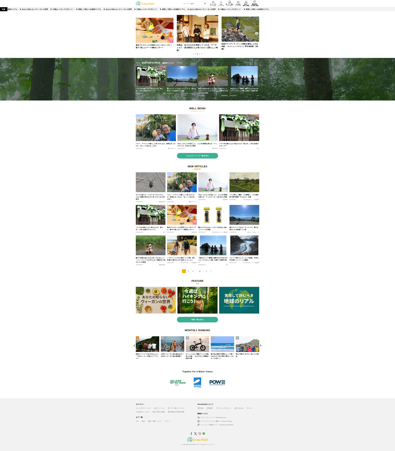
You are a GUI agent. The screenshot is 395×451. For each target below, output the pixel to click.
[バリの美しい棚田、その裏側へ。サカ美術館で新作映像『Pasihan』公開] (244, 173)
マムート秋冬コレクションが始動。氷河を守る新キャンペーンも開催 (243, 259)
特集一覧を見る (197, 319)
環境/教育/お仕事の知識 (176, 412)
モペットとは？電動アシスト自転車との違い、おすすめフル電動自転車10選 (172, 356)
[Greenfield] (145, 2)
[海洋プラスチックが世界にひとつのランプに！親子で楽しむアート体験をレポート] (182, 206)
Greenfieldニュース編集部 (251, 199)
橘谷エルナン (172, 148)
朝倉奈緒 (215, 148)
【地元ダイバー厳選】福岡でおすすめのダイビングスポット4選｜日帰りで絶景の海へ (243, 91)
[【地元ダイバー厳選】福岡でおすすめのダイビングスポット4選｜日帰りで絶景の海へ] (213, 237)
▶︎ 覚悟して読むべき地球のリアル (70, 9)
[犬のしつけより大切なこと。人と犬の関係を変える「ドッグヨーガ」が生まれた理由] (197, 115)
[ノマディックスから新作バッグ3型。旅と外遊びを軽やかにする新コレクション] (182, 237)
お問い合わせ (238, 408)
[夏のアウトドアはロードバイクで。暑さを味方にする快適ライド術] (244, 206)
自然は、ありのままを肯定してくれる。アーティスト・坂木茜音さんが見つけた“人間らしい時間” (154, 46)
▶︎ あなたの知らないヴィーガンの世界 (15, 9)
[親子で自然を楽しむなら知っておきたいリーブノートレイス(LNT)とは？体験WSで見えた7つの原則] (151, 237)
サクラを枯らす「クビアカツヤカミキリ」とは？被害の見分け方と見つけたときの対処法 (150, 197)
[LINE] (203, 432)
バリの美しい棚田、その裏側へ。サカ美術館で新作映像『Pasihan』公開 (243, 196)
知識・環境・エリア (155, 421)
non (258, 95)
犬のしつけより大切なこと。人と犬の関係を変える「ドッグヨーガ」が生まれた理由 (197, 145)
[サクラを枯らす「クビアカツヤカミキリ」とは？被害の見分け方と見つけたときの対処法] (151, 173)
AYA (164, 93)
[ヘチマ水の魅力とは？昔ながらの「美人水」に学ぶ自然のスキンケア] (239, 115)
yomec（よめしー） (191, 93)
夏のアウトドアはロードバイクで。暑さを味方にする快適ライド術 (181, 90)
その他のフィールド (143, 412)
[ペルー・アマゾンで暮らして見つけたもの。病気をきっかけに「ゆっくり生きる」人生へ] (156, 115)
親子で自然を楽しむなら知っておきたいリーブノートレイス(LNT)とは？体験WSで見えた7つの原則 (213, 91)
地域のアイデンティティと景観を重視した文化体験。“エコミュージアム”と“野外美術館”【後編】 (197, 47)
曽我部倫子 (224, 95)
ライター (249, 408)
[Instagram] (199, 432)
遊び (143, 421)
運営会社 (201, 408)
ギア (137, 421)
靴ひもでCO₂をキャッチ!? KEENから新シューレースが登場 (213, 228)
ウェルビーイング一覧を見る (197, 156)
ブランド (168, 421)
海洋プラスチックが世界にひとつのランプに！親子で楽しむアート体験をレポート (181, 228)
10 (200, 271)
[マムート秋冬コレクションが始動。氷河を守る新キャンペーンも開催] (244, 237)
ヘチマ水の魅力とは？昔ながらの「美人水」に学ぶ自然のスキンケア (149, 90)
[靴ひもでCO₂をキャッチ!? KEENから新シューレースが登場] (213, 206)
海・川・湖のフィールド (176, 408)
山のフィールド (159, 408)
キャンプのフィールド (143, 408)
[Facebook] (191, 432)
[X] (195, 432)
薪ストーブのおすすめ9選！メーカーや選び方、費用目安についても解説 (247, 356)
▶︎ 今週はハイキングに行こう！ (44, 9)
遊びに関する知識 (159, 412)
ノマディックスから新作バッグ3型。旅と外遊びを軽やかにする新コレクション (181, 259)
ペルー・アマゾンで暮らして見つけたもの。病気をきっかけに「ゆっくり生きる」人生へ (155, 145)
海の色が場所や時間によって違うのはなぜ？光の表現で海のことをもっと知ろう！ (197, 356)
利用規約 (210, 408)
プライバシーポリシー (223, 408)
